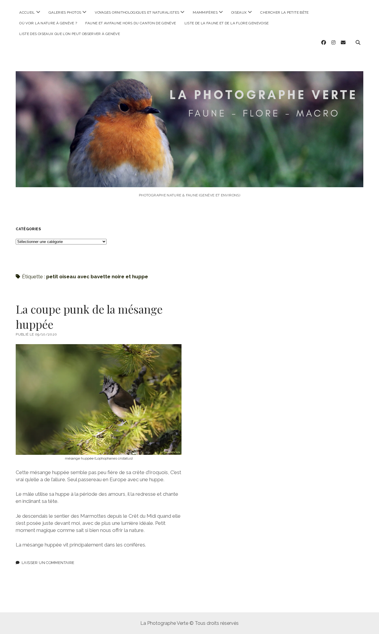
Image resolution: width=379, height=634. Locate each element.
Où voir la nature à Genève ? (48, 23)
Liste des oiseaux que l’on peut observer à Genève (69, 34)
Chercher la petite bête (284, 12)
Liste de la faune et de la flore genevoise (226, 23)
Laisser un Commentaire (48, 562)
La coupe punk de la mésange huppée (89, 316)
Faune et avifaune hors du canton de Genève (130, 23)
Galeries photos (65, 12)
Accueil (27, 12)
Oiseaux (239, 12)
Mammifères (205, 12)
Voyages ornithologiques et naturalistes (137, 12)
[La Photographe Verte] (189, 179)
